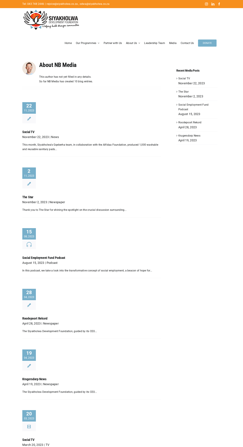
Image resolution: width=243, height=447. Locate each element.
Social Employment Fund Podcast (43, 258)
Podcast (52, 262)
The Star (27, 197)
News (55, 137)
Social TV (28, 132)
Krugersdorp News (34, 379)
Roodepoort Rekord (34, 318)
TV (47, 445)
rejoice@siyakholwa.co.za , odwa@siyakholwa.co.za (78, 3)
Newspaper (57, 202)
